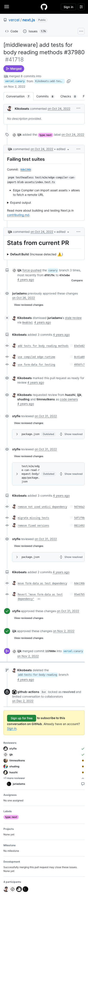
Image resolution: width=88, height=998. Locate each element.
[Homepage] (44, 6)
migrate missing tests (33, 517)
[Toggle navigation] (6, 6)
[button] (78, 108)
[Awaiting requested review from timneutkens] (83, 760)
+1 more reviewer (14, 778)
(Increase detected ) (36, 254)
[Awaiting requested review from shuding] (83, 766)
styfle (16, 416)
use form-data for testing (36, 364)
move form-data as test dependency (42, 583)
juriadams (19, 293)
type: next (45, 134)
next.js (28, 20)
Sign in (11, 728)
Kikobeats (22, 108)
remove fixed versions (33, 525)
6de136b (79, 583)
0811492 (79, 525)
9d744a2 (79, 506)
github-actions (28, 692)
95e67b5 (79, 594)
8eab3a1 (27, 322)
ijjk (6, 76)
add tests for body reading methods (43, 345)
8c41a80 (79, 356)
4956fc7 (79, 364)
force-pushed (31, 270)
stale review (73, 318)
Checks (70, 96)
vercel (14, 20)
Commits (47, 96)
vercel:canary (15, 81)
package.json (31, 434)
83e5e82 (79, 345)
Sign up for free (21, 718)
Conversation (20, 96)
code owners (69, 399)
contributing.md (18, 215)
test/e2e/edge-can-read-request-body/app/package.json (31, 474)
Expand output (20, 202)
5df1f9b (79, 517)
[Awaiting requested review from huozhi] (83, 772)
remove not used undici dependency (42, 506)
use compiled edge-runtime (36, 356)
